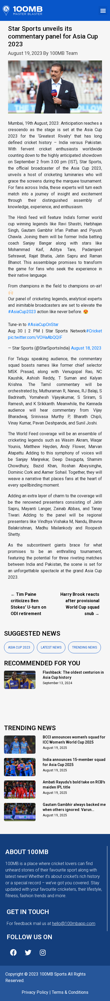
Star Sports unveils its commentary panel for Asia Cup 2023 (53, 36)
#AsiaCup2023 (22, 311)
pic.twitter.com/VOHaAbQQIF (35, 337)
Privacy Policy (35, 992)
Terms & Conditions (70, 992)
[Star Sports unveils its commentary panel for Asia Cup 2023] (55, 90)
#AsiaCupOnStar (43, 324)
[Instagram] (42, 952)
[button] (103, 10)
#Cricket (94, 330)
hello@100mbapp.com (73, 923)
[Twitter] (28, 952)
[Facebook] (13, 952)
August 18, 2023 (86, 348)
